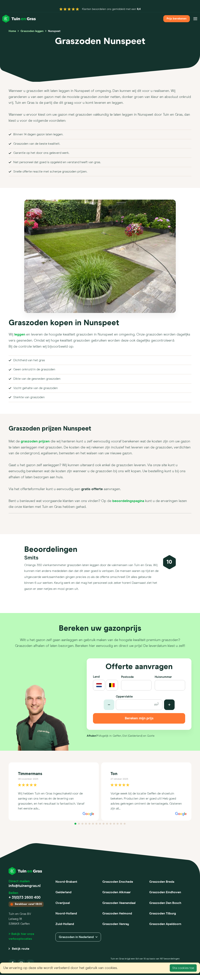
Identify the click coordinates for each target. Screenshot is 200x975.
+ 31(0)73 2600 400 (24, 897)
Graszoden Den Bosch (165, 903)
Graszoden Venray (115, 924)
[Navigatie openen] (195, 18)
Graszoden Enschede (117, 881)
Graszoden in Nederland (76, 937)
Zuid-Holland (64, 924)
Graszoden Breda (161, 881)
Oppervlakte (124, 696)
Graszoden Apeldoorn (165, 924)
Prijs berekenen (177, 18)
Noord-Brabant (66, 881)
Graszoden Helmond (117, 913)
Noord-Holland (66, 913)
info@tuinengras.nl (25, 886)
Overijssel (62, 903)
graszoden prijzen (35, 441)
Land (96, 676)
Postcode (127, 677)
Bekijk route (20, 948)
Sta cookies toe (183, 968)
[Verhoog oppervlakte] (169, 704)
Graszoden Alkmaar (116, 892)
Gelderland (63, 892)
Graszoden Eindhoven (165, 892)
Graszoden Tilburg (162, 913)
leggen (19, 334)
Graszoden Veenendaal (119, 903)
